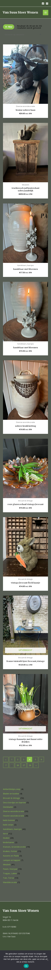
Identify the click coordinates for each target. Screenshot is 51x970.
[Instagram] (47, 3)
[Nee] (47, 960)
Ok (26, 966)
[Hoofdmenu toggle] (45, 12)
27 (24, 765)
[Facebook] (43, 3)
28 (30, 765)
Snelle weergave (25, 101)
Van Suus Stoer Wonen (20, 12)
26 (18, 765)
